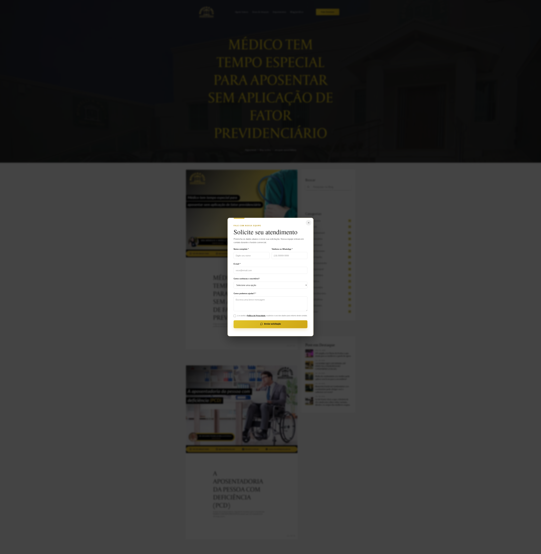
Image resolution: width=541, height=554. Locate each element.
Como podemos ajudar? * (245, 293)
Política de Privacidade (256, 316)
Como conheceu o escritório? (247, 279)
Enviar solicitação (272, 323)
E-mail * (237, 264)
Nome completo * (241, 249)
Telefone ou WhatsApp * (282, 249)
